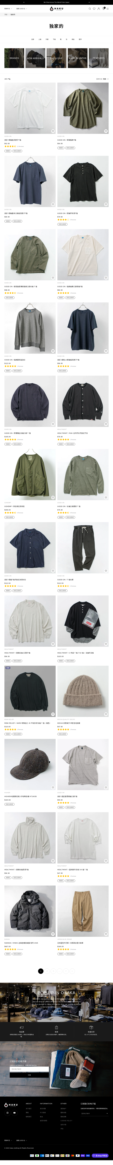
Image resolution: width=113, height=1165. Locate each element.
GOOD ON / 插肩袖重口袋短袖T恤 (70, 286)
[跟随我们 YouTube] (14, 1113)
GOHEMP (7, 502)
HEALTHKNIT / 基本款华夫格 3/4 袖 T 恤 (72, 870)
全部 (32, 39)
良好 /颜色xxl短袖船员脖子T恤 (68, 360)
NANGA (7, 939)
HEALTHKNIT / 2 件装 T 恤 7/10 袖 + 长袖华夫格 (75, 653)
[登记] (107, 1113)
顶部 (5, 14)
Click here (56, 1011)
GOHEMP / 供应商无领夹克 (14, 506)
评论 (62, 1129)
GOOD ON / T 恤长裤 (65, 580)
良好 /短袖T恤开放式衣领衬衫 (15, 580)
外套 (47, 39)
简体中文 (7, 8)
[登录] (98, 9)
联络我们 (29, 1117)
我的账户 (63, 1108)
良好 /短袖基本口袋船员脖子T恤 (16, 213)
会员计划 (63, 1124)
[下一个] (72, 971)
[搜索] (90, 9)
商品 (73, 39)
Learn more (73, 2)
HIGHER (7, 792)
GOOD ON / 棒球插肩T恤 (66, 140)
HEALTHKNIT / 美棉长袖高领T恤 (16, 870)
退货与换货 (43, 1120)
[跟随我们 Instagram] (7, 1113)
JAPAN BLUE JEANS (64, 939)
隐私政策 (63, 1117)
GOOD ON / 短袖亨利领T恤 (67, 213)
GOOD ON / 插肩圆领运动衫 (14, 360)
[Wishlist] (94, 9)
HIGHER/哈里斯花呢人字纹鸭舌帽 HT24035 (20, 796)
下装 (54, 39)
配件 (80, 39)
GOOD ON (7, 136)
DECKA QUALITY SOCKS (66, 719)
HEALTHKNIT (62, 429)
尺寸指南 (43, 1112)
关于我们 (29, 1108)
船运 (41, 1117)
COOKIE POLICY (66, 1120)
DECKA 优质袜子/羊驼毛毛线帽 (68, 723)
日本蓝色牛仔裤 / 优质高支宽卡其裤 (70, 943)
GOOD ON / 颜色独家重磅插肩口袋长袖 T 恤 (20, 286)
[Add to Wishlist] (53, 131)
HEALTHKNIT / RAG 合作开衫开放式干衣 (72, 433)
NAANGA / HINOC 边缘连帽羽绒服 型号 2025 (21, 943)
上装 (40, 39)
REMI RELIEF (9, 719)
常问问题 (43, 1108)
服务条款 (63, 1112)
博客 (27, 1112)
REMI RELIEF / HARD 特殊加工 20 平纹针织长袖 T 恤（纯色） (27, 723)
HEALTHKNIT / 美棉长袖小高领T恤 (17, 653)
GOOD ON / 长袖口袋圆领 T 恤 (68, 506)
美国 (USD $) (20, 8)
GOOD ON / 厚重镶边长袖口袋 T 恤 (17, 433)
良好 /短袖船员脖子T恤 (12, 140)
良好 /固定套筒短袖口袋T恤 (67, 796)
